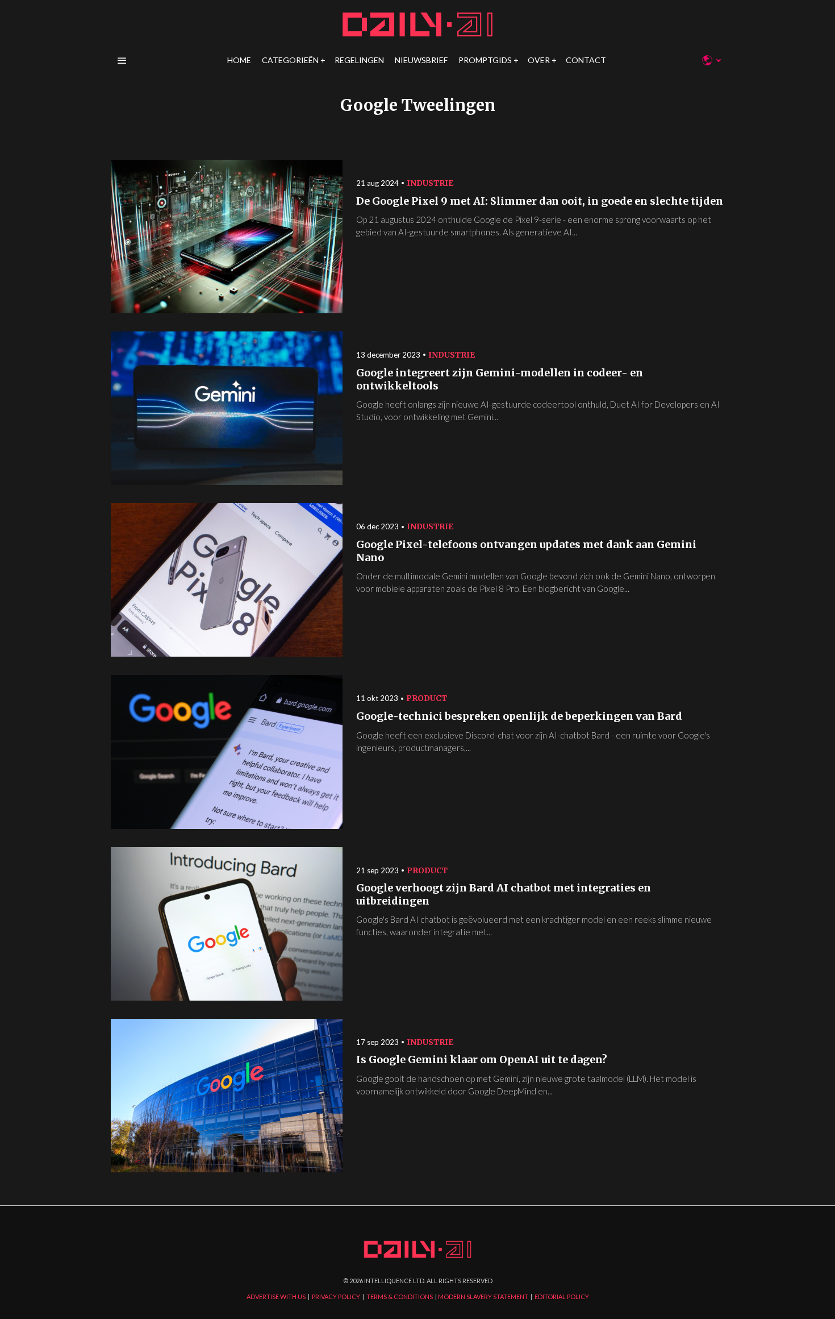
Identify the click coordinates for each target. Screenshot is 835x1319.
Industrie (430, 183)
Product (426, 698)
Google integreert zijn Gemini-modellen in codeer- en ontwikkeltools (499, 379)
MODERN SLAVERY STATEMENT (483, 1296)
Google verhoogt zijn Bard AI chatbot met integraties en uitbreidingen (503, 894)
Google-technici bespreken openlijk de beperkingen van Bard (519, 716)
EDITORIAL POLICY (562, 1296)
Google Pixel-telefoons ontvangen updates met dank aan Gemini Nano (526, 551)
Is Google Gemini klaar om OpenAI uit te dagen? (481, 1059)
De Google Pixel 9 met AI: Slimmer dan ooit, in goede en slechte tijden (539, 201)
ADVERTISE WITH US (276, 1296)
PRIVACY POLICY (336, 1296)
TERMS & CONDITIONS (399, 1296)
